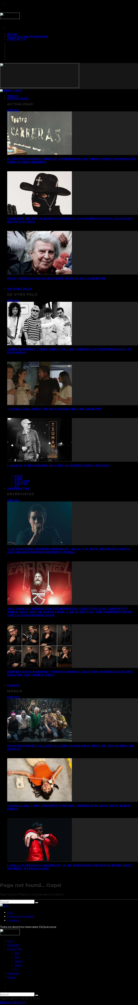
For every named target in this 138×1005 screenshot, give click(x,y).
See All (13, 110)
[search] (36, 902)
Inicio (10, 912)
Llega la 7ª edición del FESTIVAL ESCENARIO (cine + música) (58, 465)
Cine (18, 478)
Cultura (22, 481)
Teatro (21, 483)
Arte (18, 476)
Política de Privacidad (27, 36)
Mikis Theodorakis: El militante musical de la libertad (56, 278)
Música (13, 685)
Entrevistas (18, 488)
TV (16, 969)
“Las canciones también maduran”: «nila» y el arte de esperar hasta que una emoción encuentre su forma (68, 550)
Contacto (16, 39)
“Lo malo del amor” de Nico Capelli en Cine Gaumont (54, 408)
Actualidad (18, 98)
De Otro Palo (19, 288)
